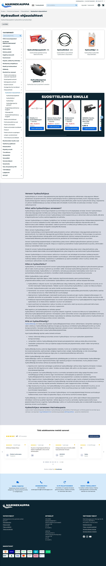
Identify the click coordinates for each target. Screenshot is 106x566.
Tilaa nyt (65, 296)
